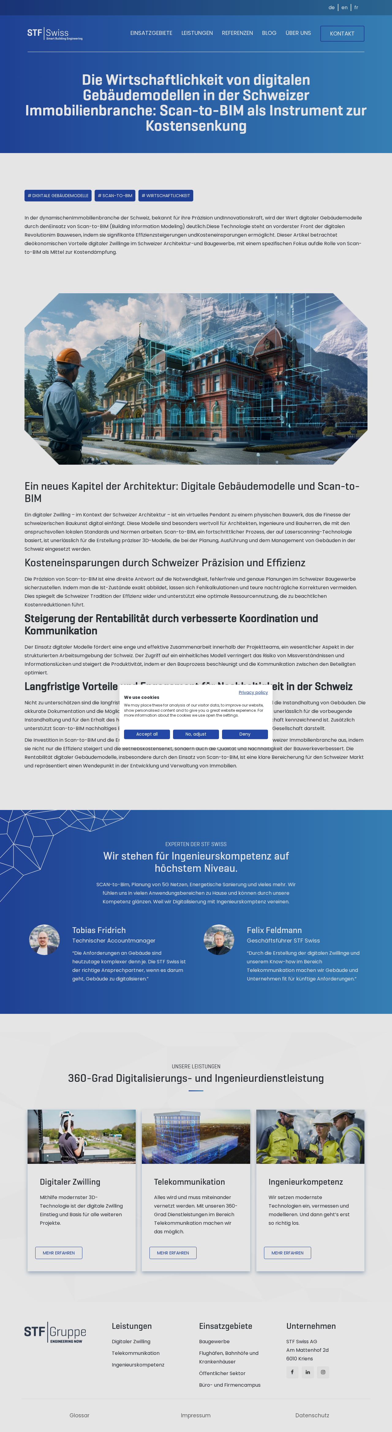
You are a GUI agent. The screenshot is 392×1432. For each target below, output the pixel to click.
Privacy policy (253, 692)
